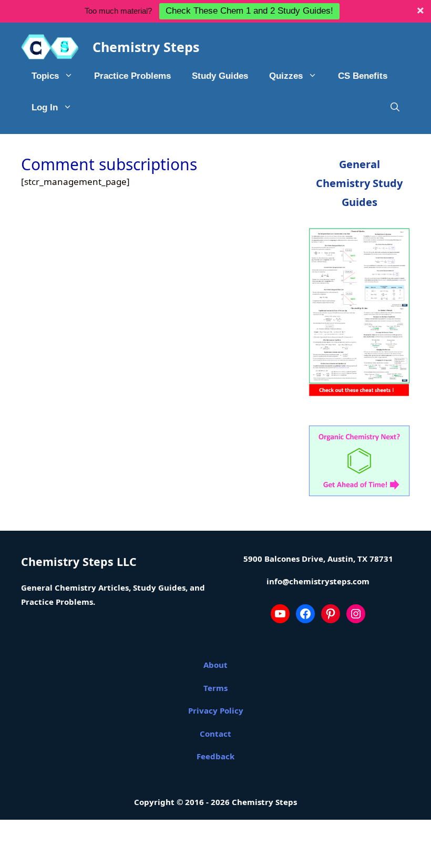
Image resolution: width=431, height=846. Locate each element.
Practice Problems (132, 76)
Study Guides (220, 76)
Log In (45, 107)
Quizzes (286, 76)
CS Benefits (362, 76)
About (215, 664)
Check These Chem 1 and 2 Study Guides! (249, 11)
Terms (215, 688)
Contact (215, 733)
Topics (45, 76)
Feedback (215, 756)
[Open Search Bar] (395, 107)
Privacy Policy (215, 710)
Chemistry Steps (146, 47)
